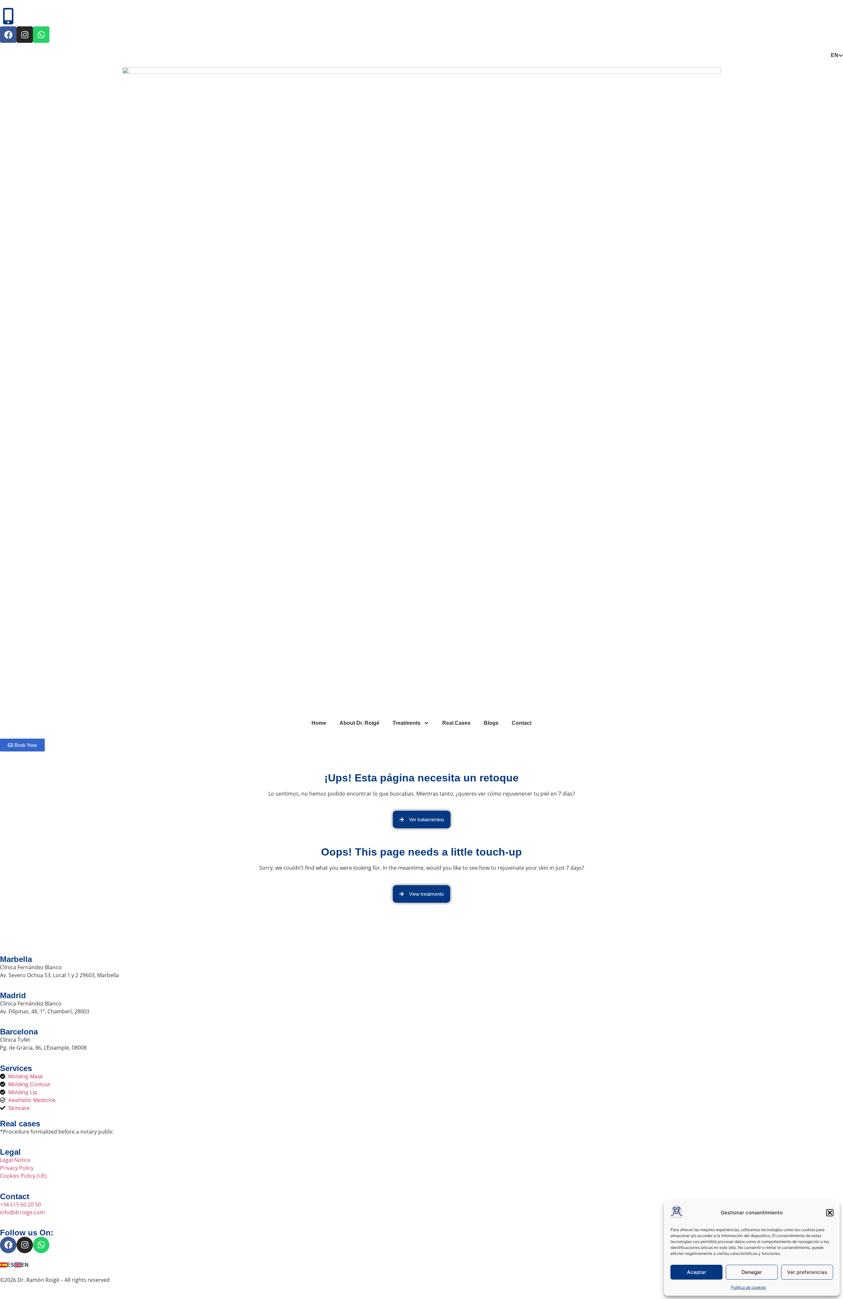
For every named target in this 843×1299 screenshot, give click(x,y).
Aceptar (696, 1272)
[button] (830, 1212)
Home (319, 723)
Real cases (20, 1123)
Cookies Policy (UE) (23, 1175)
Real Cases (456, 723)
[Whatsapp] (41, 34)
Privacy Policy (17, 1168)
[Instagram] (24, 34)
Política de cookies (748, 1287)
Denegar (752, 1272)
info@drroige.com (22, 1212)
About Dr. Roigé (359, 723)
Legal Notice (15, 1160)
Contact (521, 723)
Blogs (491, 723)
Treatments (407, 723)
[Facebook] (8, 34)
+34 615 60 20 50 (20, 1204)
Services (16, 1068)
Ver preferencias (807, 1272)
